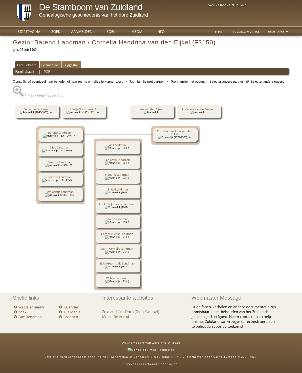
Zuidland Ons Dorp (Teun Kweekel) (130, 311)
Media (137, 31)
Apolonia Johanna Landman (117, 204)
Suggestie (70, 65)
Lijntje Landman (117, 189)
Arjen (173, 363)
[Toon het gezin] (74, 150)
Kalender (70, 307)
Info (160, 31)
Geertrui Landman (60, 162)
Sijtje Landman (59, 147)
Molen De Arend (115, 316)
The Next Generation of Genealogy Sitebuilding (133, 356)
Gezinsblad (49, 65)
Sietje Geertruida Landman (117, 263)
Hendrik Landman (117, 175)
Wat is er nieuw (31, 307)
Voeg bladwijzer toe (246, 31)
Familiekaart (26, 65)
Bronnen (70, 316)
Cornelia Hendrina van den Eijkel (174, 132)
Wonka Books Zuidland (227, 5)
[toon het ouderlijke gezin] (51, 112)
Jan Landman (117, 145)
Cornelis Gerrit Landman (117, 234)
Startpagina (29, 31)
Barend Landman (59, 133)
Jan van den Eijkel (151, 109)
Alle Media (71, 312)
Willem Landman (117, 278)
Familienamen (30, 316)
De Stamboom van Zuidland (90, 7)
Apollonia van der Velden (198, 109)
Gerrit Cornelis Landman (117, 249)
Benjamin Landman (36, 109)
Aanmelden (81, 31)
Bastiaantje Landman (60, 192)
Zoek (111, 31)
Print (218, 31)
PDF (47, 71)
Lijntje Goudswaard (83, 109)
